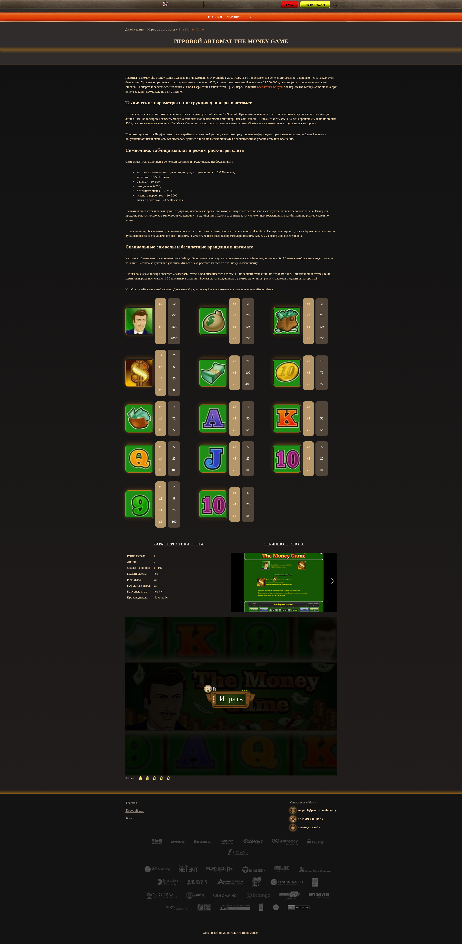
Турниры (234, 17)
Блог (250, 17)
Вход (289, 4)
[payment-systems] (157, 843)
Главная (215, 17)
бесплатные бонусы (270, 87)
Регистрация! (315, 4)
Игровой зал (134, 810)
